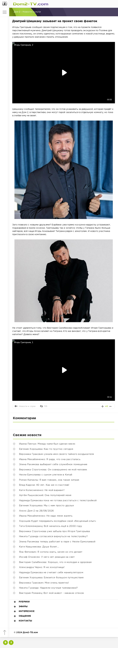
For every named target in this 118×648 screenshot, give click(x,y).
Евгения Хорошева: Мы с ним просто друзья (46, 506)
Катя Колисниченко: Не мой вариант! (42, 490)
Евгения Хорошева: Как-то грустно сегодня (46, 449)
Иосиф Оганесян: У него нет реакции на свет (47, 557)
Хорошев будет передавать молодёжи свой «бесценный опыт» (57, 521)
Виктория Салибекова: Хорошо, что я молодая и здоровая (55, 562)
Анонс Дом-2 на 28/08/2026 (36, 511)
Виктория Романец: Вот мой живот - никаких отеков (51, 593)
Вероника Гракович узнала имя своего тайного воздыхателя (56, 454)
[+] (102, 406)
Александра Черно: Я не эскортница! (42, 567)
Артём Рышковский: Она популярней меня (45, 495)
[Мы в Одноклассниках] (11, 642)
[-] (110, 406)
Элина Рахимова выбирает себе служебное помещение (53, 464)
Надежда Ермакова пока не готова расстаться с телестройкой (58, 501)
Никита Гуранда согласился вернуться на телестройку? (53, 536)
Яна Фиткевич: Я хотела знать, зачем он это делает (50, 552)
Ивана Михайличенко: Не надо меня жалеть (46, 516)
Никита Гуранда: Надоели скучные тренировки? (48, 588)
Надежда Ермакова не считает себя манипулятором (51, 573)
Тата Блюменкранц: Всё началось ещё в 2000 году (50, 526)
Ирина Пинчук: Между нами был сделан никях (47, 444)
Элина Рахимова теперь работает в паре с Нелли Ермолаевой (57, 542)
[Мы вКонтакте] (5, 642)
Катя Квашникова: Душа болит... (39, 547)
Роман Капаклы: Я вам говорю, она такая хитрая (49, 480)
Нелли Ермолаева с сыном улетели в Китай (45, 475)
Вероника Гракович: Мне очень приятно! (44, 583)
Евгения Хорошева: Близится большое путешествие (51, 578)
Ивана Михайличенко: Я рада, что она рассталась (49, 459)
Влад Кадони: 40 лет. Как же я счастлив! (44, 485)
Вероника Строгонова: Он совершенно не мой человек (53, 470)
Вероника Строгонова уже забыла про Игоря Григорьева (54, 531)
